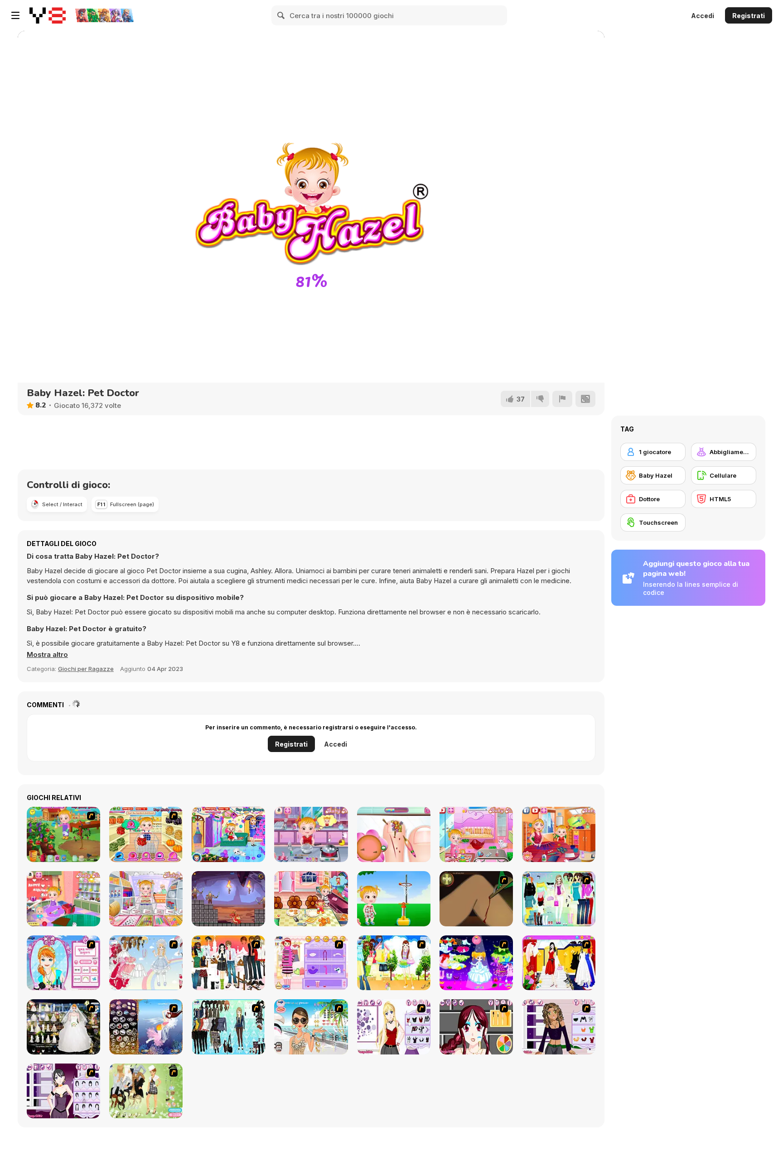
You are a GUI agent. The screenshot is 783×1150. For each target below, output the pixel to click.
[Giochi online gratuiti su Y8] (47, 15)
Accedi (702, 15)
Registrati (748, 15)
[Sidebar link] (15, 15)
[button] (47, 655)
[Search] (281, 15)
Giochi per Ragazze (86, 668)
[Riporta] (562, 399)
